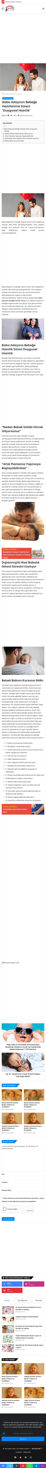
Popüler (7, 1300)
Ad (3, 1174)
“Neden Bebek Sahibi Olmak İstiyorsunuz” (18, 133)
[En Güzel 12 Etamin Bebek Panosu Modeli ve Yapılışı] (8, 1310)
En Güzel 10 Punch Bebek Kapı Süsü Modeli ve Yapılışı (29, 1327)
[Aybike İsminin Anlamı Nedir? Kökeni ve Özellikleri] (12, 1118)
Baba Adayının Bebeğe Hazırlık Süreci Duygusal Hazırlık (20, 130)
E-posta (5, 1182)
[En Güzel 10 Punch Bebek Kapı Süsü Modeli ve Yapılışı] (8, 1329)
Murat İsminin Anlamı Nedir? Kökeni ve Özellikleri (10, 1105)
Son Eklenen (22, 1300)
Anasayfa (7, 94)
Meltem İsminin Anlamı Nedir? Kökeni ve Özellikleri (22, 2)
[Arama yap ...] (43, 9)
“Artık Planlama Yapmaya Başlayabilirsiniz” (19, 136)
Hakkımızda (27, 1452)
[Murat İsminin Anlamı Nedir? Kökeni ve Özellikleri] (12, 1095)
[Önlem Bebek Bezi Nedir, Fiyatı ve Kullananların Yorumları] (8, 1339)
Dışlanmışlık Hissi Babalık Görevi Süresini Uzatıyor (22, 138)
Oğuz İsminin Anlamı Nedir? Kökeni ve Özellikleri (32, 1402)
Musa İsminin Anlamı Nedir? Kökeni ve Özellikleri (32, 1105)
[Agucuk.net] (10, 8)
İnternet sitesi (6, 1190)
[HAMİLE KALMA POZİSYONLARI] (8, 1320)
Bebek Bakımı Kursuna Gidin (14, 141)
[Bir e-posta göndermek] (8, 115)
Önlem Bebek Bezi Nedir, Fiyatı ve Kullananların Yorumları (28, 1337)
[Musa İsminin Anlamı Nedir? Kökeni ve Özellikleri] (34, 1095)
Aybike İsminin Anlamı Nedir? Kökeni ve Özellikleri (10, 1128)
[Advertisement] (23, 38)
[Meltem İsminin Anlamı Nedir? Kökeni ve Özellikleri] (34, 1118)
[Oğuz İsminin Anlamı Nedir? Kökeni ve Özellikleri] (34, 1392)
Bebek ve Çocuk (16, 94)
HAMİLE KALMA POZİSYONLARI (27, 1317)
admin (5, 115)
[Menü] (3, 9)
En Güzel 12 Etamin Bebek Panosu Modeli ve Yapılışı (28, 1308)
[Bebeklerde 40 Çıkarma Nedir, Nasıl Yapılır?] (8, 1348)
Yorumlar (38, 1300)
